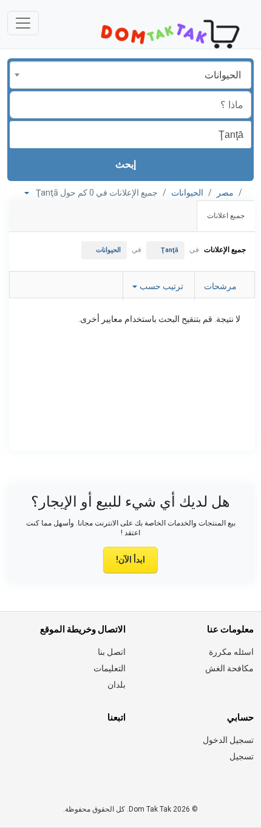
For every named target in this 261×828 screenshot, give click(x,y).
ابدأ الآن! (130, 559)
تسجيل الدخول (228, 740)
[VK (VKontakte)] (101, 771)
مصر (225, 192)
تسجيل (241, 756)
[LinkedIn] (67, 747)
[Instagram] (84, 747)
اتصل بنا (112, 652)
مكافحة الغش (229, 668)
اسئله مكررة (231, 652)
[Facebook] (118, 747)
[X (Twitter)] (101, 747)
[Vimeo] (118, 771)
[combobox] (130, 75)
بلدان (116, 684)
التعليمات (109, 668)
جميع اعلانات (226, 215)
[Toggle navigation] (23, 23)
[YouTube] (16, 747)
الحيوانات (187, 192)
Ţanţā (169, 250)
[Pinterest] (50, 747)
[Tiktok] (33, 747)
